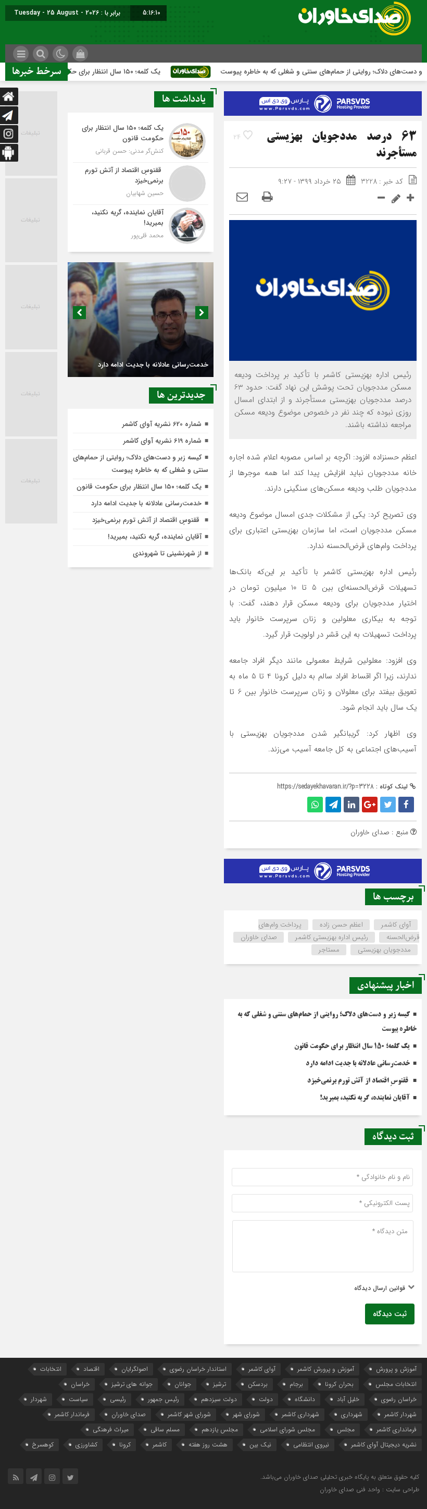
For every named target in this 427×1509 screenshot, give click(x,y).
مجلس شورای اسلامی (287, 1429)
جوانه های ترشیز (132, 1384)
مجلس (346, 1429)
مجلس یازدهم (220, 1429)
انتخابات (50, 1369)
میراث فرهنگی (111, 1429)
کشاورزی (86, 1445)
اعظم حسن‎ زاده (341, 924)
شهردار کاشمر (400, 1414)
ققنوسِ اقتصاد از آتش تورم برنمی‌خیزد (358, 1081)
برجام (296, 1384)
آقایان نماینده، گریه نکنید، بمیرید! (365, 1098)
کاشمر (160, 1445)
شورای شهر (246, 1414)
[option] (141, 319)
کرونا (125, 1445)
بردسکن (258, 1384)
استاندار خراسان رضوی (198, 1369)
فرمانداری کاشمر (396, 1429)
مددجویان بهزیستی (384, 949)
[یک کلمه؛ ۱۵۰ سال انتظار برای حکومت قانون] (140, 141)
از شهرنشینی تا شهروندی (167, 553)
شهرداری (351, 1414)
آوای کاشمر (396, 924)
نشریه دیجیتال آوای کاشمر (384, 1445)
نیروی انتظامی (311, 1445)
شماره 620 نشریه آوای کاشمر (162, 424)
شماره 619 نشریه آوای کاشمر (162, 440)
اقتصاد (91, 1369)
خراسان (80, 1384)
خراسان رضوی (399, 1399)
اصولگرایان (134, 1369)
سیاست (78, 1399)
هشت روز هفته (208, 1445)
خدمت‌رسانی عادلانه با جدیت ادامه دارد (358, 1063)
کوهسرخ (43, 1445)
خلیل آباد (348, 1399)
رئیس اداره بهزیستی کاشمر (331, 937)
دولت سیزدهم (219, 1399)
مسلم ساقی (165, 1429)
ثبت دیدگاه (390, 1314)
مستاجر (329, 949)
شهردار (39, 1399)
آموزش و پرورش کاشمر (325, 1369)
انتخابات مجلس (396, 1384)
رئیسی (118, 1399)
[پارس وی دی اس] (323, 97)
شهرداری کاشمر (300, 1414)
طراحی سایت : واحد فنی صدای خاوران (369, 1489)
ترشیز (219, 1384)
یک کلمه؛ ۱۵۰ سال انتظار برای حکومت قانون (118, 71)
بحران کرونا (339, 1384)
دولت (266, 1399)
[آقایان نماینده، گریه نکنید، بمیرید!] (140, 224)
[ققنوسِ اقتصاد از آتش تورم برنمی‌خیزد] (140, 183)
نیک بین (260, 1445)
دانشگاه (305, 1399)
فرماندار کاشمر (72, 1414)
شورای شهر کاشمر (189, 1414)
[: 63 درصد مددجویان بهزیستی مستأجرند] (242, 197)
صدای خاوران (259, 937)
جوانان (182, 1384)
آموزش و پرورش (396, 1369)
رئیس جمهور (163, 1399)
